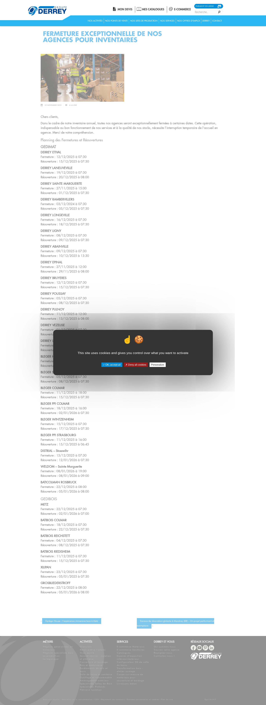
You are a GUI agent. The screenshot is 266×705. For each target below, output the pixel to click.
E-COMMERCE (182, 9)
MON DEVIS (125, 9)
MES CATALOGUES (153, 9)
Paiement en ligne (204, 6)
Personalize (157, 364)
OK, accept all (113, 364)
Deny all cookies (136, 364)
